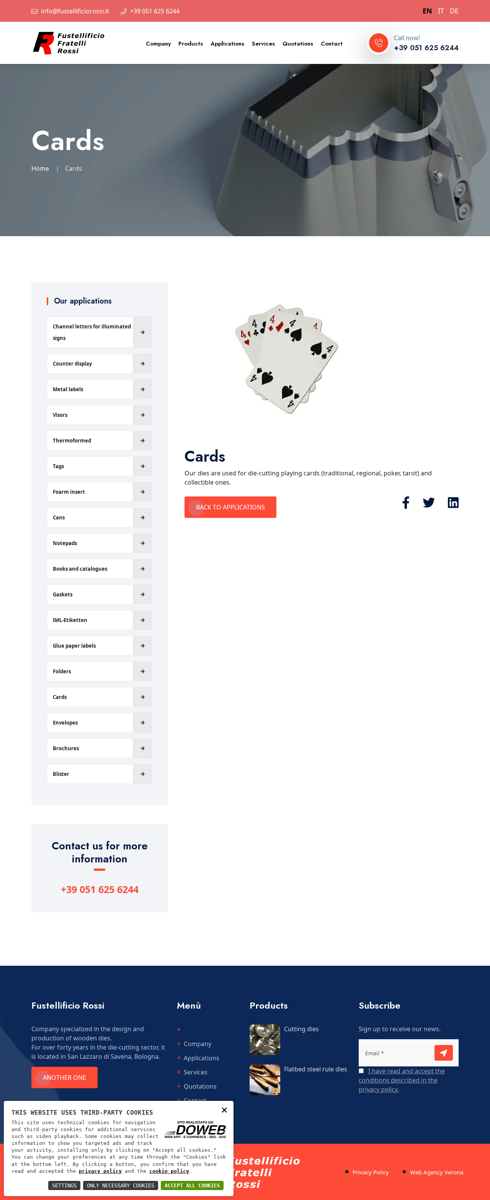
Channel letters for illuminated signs (92, 332)
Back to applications (230, 507)
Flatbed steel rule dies (315, 1069)
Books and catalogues (80, 568)
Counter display (72, 363)
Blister (61, 774)
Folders (62, 671)
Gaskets (62, 594)
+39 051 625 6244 (155, 11)
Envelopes (65, 722)
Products (190, 43)
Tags (58, 466)
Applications (227, 43)
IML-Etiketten (70, 620)
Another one (64, 1077)
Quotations (298, 43)
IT (441, 10)
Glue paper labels (74, 645)
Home (40, 168)
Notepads (65, 543)
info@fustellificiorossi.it (75, 11)
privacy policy (100, 1171)
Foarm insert (69, 491)
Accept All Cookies (192, 1185)
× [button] (224, 1109)
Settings (64, 1185)
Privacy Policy (371, 1172)
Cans (59, 517)
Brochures (66, 748)
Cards (60, 697)
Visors (60, 414)
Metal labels (68, 389)
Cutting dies (301, 1029)
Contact (332, 43)
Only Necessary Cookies (120, 1185)
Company (158, 43)
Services (263, 43)
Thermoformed (72, 440)
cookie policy (169, 1171)
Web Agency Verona (436, 1172)
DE (454, 10)
